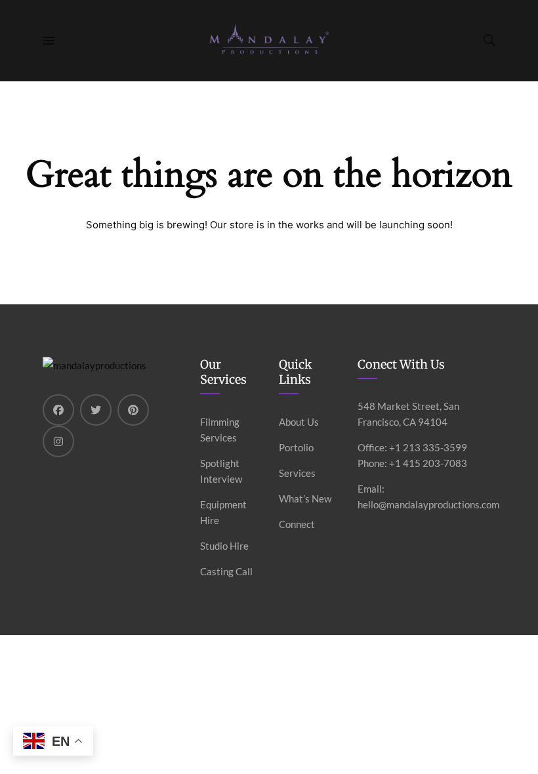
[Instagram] (58, 441)
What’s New (305, 498)
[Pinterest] (133, 410)
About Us (299, 422)
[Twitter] (96, 410)
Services (297, 473)
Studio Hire (224, 546)
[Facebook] (58, 410)
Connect (297, 524)
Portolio (296, 447)
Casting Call (226, 571)
